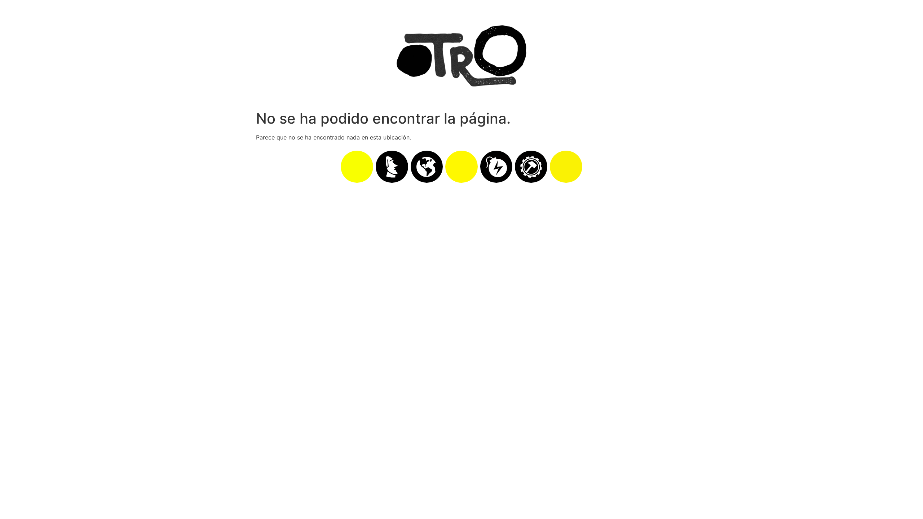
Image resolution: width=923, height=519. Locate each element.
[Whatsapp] (357, 167)
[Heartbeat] (461, 167)
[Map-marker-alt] (566, 167)
